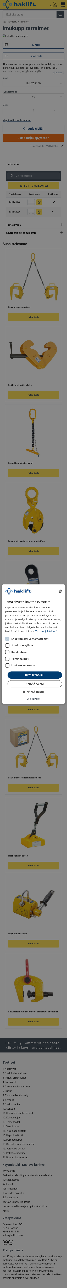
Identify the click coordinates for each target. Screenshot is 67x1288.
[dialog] (33, 644)
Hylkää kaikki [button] (35, 683)
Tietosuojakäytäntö (46, 631)
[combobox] (60, 591)
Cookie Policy (33, 698)
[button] (33, 692)
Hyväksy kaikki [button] (34, 674)
